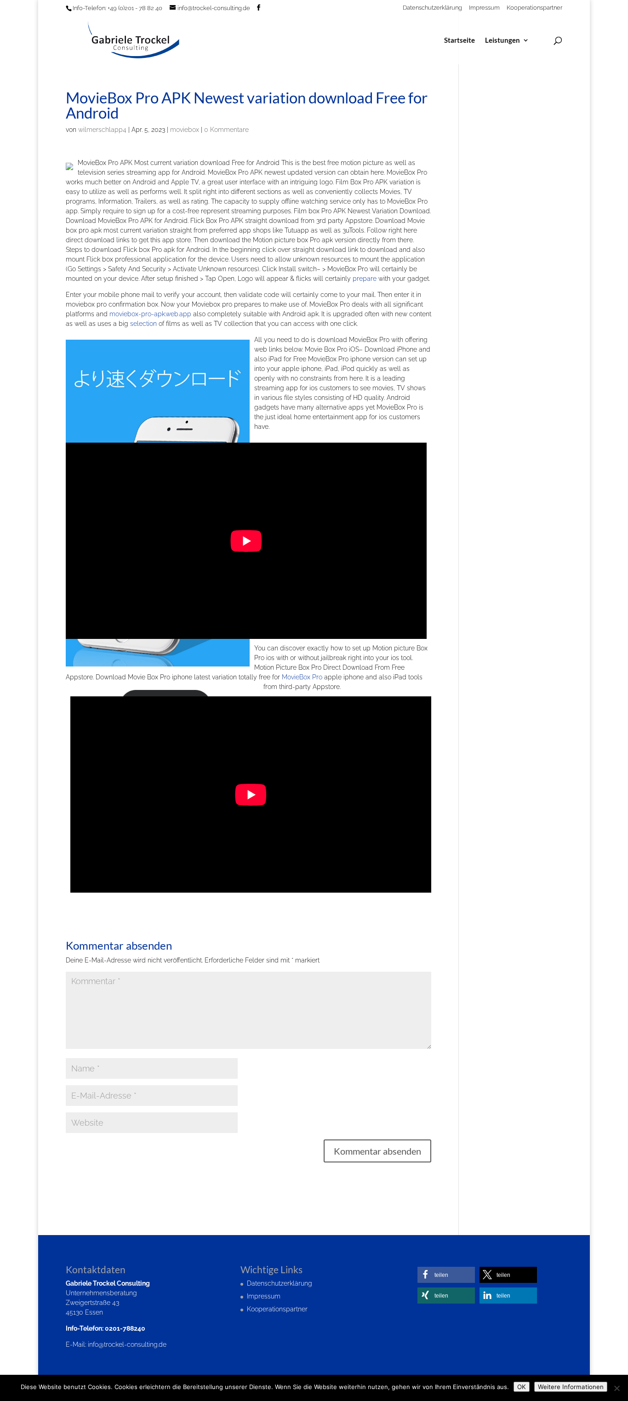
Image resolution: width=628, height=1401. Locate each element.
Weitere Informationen (571, 1386)
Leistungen (502, 40)
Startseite (459, 40)
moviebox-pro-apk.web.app (150, 314)
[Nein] (616, 1388)
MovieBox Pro (302, 677)
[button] (446, 1275)
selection (143, 323)
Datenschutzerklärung (432, 8)
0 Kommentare (226, 129)
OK (521, 1386)
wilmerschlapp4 (102, 129)
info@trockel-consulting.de (127, 1344)
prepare (365, 278)
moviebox (184, 129)
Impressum (484, 8)
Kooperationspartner (534, 8)
